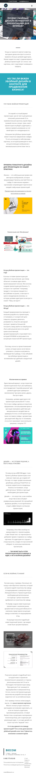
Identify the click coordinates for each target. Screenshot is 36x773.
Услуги (26, 762)
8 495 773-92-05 (9, 758)
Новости (26, 760)
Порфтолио (27, 763)
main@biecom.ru (9, 772)
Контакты (27, 765)
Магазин (27, 767)
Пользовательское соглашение (14, 762)
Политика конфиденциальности (14, 765)
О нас (26, 758)
